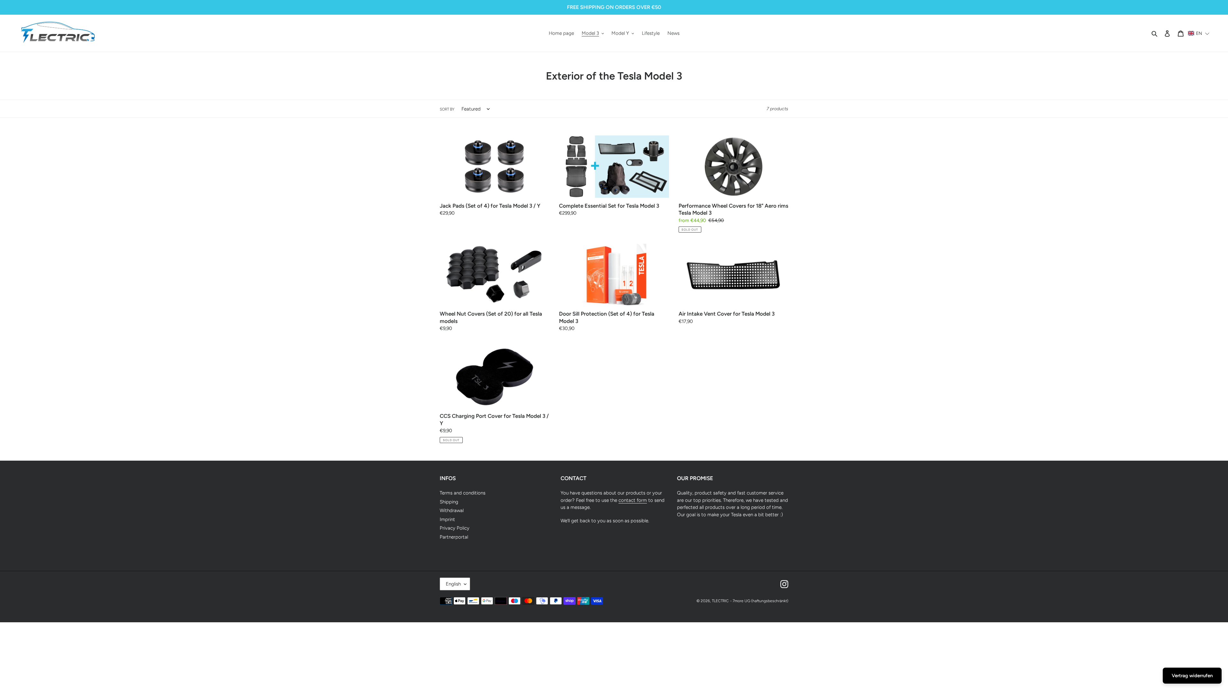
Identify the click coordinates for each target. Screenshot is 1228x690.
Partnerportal (454, 537)
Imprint (447, 519)
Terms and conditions (462, 493)
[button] (1198, 33)
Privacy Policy (454, 528)
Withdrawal (452, 510)
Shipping (449, 502)
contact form (632, 500)
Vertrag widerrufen (1192, 675)
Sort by (447, 109)
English (453, 584)
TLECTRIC (720, 601)
